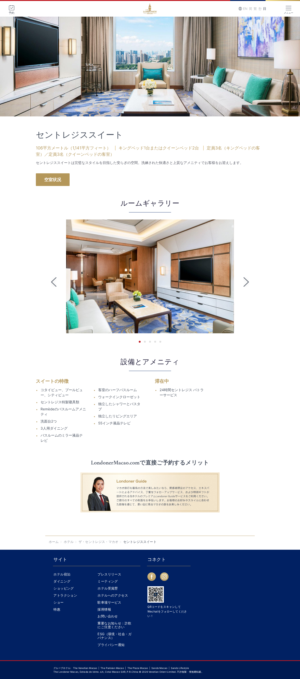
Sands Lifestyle (180, 667)
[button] (140, 342)
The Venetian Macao (85, 667)
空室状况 (52, 179)
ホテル (69, 542)
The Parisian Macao (112, 667)
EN (245, 9)
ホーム (54, 542)
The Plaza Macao (138, 667)
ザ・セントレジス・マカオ (98, 542)
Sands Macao (160, 667)
